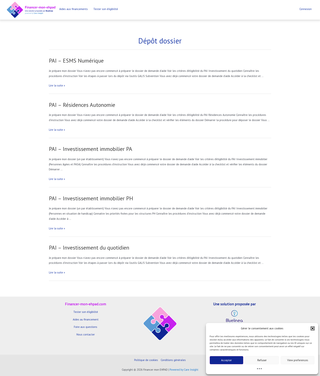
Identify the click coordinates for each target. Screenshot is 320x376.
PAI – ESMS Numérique (76, 60)
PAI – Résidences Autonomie (82, 104)
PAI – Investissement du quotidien (89, 247)
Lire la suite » (57, 85)
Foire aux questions (85, 327)
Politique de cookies (146, 360)
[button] (312, 328)
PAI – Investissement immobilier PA (90, 148)
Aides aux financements (73, 9)
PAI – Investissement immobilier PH (91, 198)
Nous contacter (85, 334)
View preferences (297, 360)
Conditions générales (173, 360)
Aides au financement (86, 319)
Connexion (305, 9)
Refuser (262, 360)
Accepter (226, 360)
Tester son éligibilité (105, 9)
